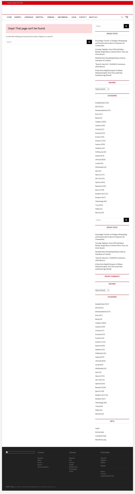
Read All (40, 458)
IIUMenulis (29, 17)
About (103, 471)
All (96, 106)
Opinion (50, 17)
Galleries (98, 148)
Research (98, 186)
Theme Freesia (26, 487)
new (96, 171)
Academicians (100, 103)
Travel (97, 205)
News (97, 175)
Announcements (100, 110)
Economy (98, 133)
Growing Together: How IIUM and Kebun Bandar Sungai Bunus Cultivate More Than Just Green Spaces (111, 51)
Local (74, 17)
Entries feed (99, 432)
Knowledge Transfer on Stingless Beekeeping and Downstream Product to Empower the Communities (111, 43)
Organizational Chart (107, 476)
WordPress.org (100, 440)
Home (9, 17)
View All (103, 458)
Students (98, 197)
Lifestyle (39, 17)
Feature (98, 144)
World (97, 213)
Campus (17, 17)
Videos (97, 209)
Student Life (99, 194)
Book (97, 118)
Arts (96, 114)
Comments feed (100, 436)
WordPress (35, 487)
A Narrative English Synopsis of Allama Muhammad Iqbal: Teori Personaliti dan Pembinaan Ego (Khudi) (108, 72)
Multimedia (63, 17)
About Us (93, 17)
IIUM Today (10, 487)
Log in (97, 428)
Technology (99, 201)
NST (96, 178)
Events (97, 137)
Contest (98, 129)
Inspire (97, 156)
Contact (83, 17)
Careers (98, 125)
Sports (97, 190)
